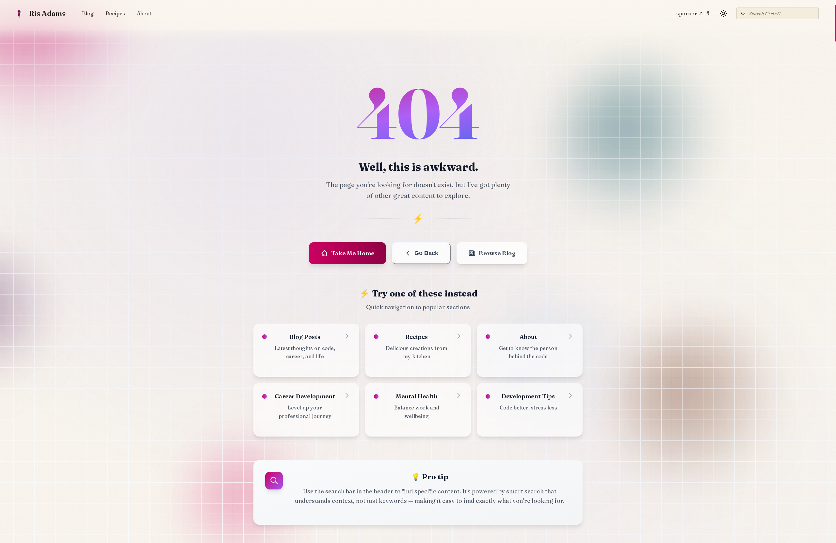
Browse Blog (497, 253)
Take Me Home (352, 253)
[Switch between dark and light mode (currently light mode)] (723, 13)
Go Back (426, 253)
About (144, 13)
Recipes (115, 13)
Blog (88, 13)
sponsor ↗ (689, 13)
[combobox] (777, 13)
